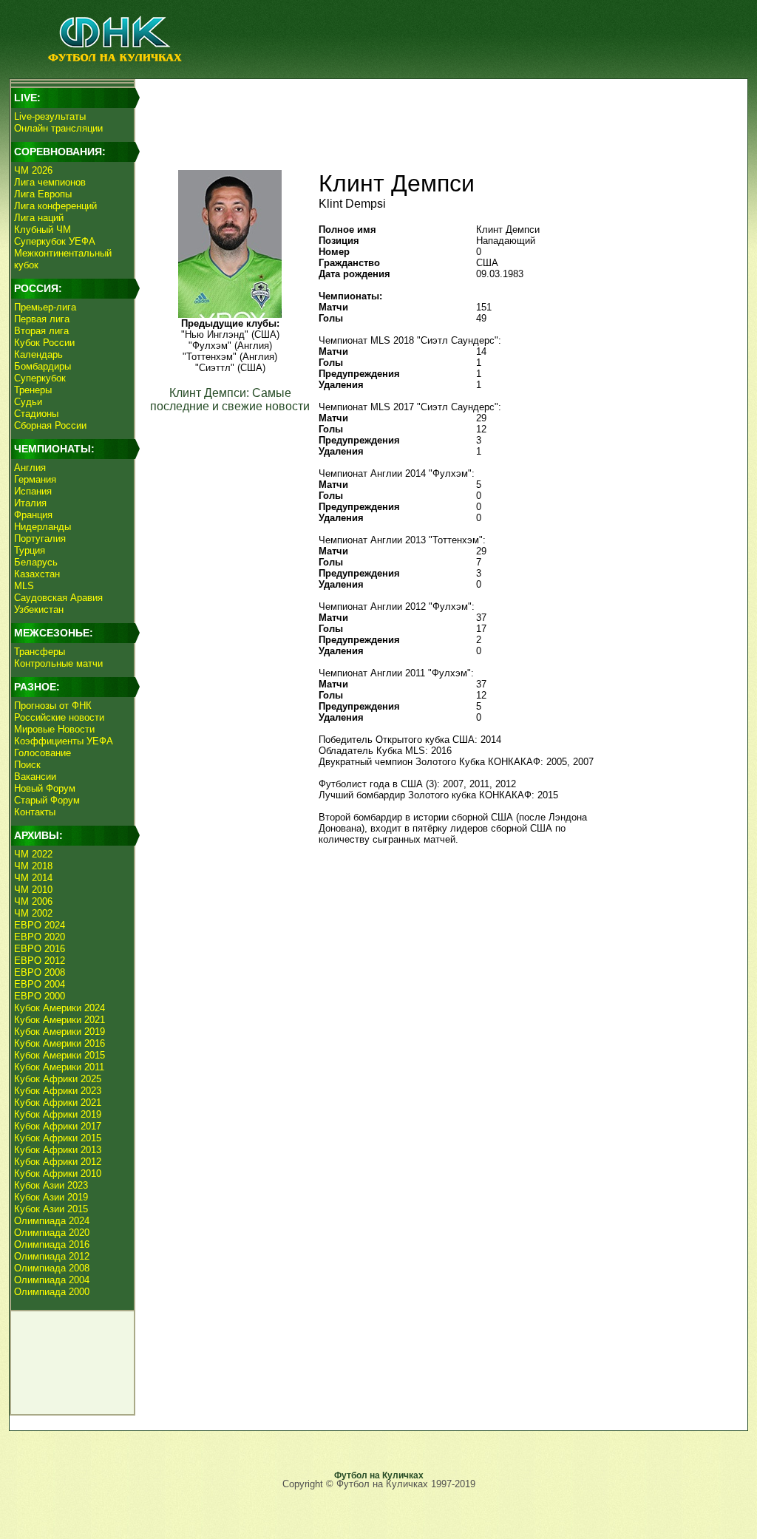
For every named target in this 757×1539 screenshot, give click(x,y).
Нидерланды (42, 526)
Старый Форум (47, 800)
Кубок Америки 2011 (59, 1067)
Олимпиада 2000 (51, 1291)
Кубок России (44, 342)
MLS (24, 585)
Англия (30, 467)
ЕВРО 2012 (39, 960)
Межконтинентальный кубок (63, 259)
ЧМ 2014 (33, 877)
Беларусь (36, 562)
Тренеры (33, 389)
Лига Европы (43, 194)
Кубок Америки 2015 (59, 1055)
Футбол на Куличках (379, 1475)
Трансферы (39, 651)
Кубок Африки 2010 (57, 1173)
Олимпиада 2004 (51, 1279)
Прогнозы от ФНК (53, 705)
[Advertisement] (438, 115)
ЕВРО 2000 (39, 996)
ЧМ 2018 (33, 866)
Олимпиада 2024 (51, 1220)
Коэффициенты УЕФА (63, 741)
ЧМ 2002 (33, 913)
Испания (33, 491)
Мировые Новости (54, 729)
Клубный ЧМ (42, 229)
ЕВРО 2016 (39, 948)
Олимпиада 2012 (51, 1256)
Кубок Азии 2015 (51, 1208)
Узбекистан (39, 609)
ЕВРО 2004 (39, 984)
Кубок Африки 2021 (57, 1102)
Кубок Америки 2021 (59, 1019)
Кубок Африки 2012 (57, 1161)
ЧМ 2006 (33, 901)
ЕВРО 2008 (39, 972)
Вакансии (35, 776)
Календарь (38, 354)
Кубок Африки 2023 (57, 1090)
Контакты (34, 812)
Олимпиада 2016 (51, 1244)
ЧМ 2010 (33, 889)
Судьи (28, 401)
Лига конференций (55, 205)
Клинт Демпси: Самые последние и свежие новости (230, 399)
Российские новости (59, 717)
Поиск (27, 764)
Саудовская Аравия (58, 597)
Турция (29, 550)
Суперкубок (40, 378)
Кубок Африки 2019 (57, 1114)
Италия (30, 503)
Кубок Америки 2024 (59, 1007)
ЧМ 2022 (33, 854)
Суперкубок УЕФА (54, 241)
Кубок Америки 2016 (59, 1043)
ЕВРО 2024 (39, 925)
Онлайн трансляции (58, 128)
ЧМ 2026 (33, 170)
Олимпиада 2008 (51, 1268)
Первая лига (41, 319)
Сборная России (50, 425)
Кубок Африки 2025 (57, 1078)
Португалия (40, 538)
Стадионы (36, 413)
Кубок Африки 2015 (57, 1138)
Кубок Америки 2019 (59, 1031)
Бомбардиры (42, 366)
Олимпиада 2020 (51, 1232)
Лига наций (39, 217)
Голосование (42, 752)
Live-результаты (50, 116)
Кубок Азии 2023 (51, 1185)
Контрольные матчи (58, 663)
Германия (35, 479)
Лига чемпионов (50, 182)
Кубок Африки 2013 (57, 1149)
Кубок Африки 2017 (57, 1126)
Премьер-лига (45, 307)
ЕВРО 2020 (39, 936)
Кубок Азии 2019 (51, 1197)
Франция (33, 514)
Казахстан (37, 574)
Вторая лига (41, 330)
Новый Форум (44, 788)
